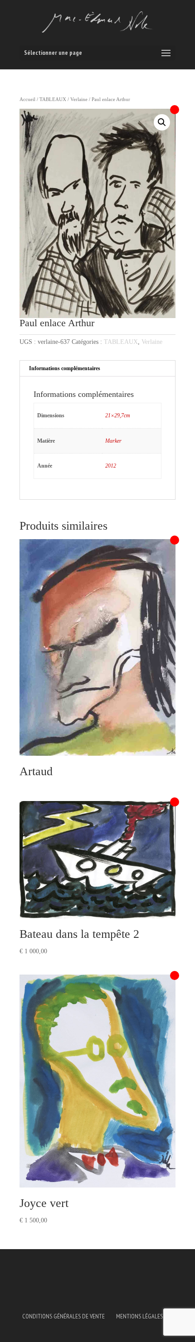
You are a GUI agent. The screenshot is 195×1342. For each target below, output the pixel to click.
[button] (162, 122)
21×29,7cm (117, 415)
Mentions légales (139, 1316)
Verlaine (79, 99)
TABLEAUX (52, 99)
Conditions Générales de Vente (63, 1316)
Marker (113, 441)
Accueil (27, 99)
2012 (110, 466)
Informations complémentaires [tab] (64, 368)
